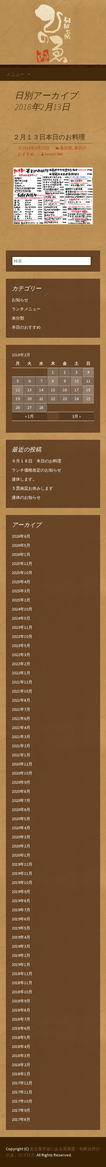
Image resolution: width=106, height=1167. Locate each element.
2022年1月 (21, 673)
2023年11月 (22, 627)
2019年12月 (22, 864)
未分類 (66, 148)
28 (41, 407)
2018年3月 (21, 1055)
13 (29, 389)
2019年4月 (21, 937)
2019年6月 (21, 919)
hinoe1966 (54, 154)
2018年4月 (21, 1046)
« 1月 (29, 416)
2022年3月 (21, 654)
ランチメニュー (26, 309)
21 (41, 398)
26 (18, 407)
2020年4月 (21, 827)
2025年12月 (22, 563)
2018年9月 (21, 1001)
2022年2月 (21, 663)
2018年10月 (22, 991)
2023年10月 (22, 636)
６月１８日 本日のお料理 (36, 461)
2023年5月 (21, 645)
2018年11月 (22, 982)
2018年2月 (21, 1064)
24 (76, 398)
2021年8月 (21, 700)
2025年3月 (21, 590)
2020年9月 (21, 782)
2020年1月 (21, 855)
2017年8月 (21, 1119)
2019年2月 (21, 955)
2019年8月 (21, 900)
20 (29, 398)
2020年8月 (21, 791)
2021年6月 (21, 718)
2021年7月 (21, 709)
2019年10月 (22, 882)
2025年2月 (21, 600)
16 (65, 389)
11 (88, 381)
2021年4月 (21, 727)
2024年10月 (22, 609)
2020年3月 (21, 837)
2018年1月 (21, 1073)
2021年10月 (22, 691)
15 (53, 389)
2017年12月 (22, 1083)
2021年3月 (21, 736)
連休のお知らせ (26, 497)
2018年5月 (21, 1037)
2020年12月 (22, 764)
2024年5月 (21, 618)
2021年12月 (22, 682)
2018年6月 (21, 1028)
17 (76, 389)
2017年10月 (22, 1101)
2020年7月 (21, 800)
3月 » (76, 416)
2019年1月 (21, 964)
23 (65, 398)
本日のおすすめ (26, 327)
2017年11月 (22, 1092)
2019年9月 (21, 891)
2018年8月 (21, 1010)
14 (41, 389)
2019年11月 (22, 873)
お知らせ (20, 299)
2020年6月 (21, 809)
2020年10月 (22, 773)
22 (53, 398)
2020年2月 (21, 846)
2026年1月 (21, 554)
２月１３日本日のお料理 (49, 137)
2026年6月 (21, 536)
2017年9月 (21, 1110)
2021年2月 (21, 745)
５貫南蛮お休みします (32, 488)
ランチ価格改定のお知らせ (36, 470)
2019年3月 (21, 946)
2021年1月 (21, 755)
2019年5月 (21, 928)
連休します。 (24, 479)
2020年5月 (21, 818)
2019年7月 (21, 909)
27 (29, 407)
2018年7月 (21, 1019)
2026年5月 (21, 545)
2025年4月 (21, 581)
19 (18, 398)
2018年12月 (22, 973)
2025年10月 (22, 572)
